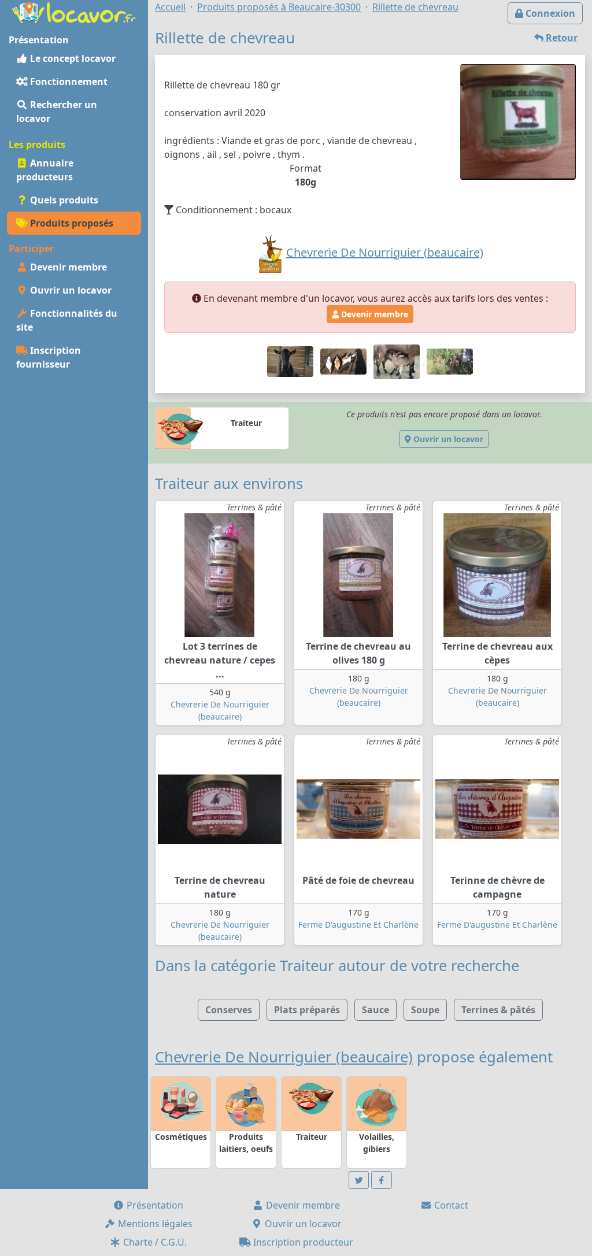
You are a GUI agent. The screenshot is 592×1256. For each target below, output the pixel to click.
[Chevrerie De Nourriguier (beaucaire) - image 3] (344, 360)
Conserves (228, 1009)
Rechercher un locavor (56, 111)
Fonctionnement (68, 81)
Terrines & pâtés (498, 1009)
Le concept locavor (72, 58)
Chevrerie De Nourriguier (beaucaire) (284, 1057)
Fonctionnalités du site (66, 320)
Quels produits (63, 200)
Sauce (375, 1009)
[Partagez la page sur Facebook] (381, 1180)
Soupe (425, 1009)
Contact (450, 1205)
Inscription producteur (302, 1242)
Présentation (153, 1205)
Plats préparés (307, 1009)
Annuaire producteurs (44, 170)
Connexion (549, 13)
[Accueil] (74, 11)
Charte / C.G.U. (154, 1242)
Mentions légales (154, 1223)
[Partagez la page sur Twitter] (359, 1180)
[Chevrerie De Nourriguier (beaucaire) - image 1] (291, 360)
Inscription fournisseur (48, 357)
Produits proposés (70, 223)
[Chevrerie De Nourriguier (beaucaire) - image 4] (397, 360)
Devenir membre (67, 267)
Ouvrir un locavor (70, 290)
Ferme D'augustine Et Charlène (358, 924)
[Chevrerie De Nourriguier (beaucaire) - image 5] (449, 360)
